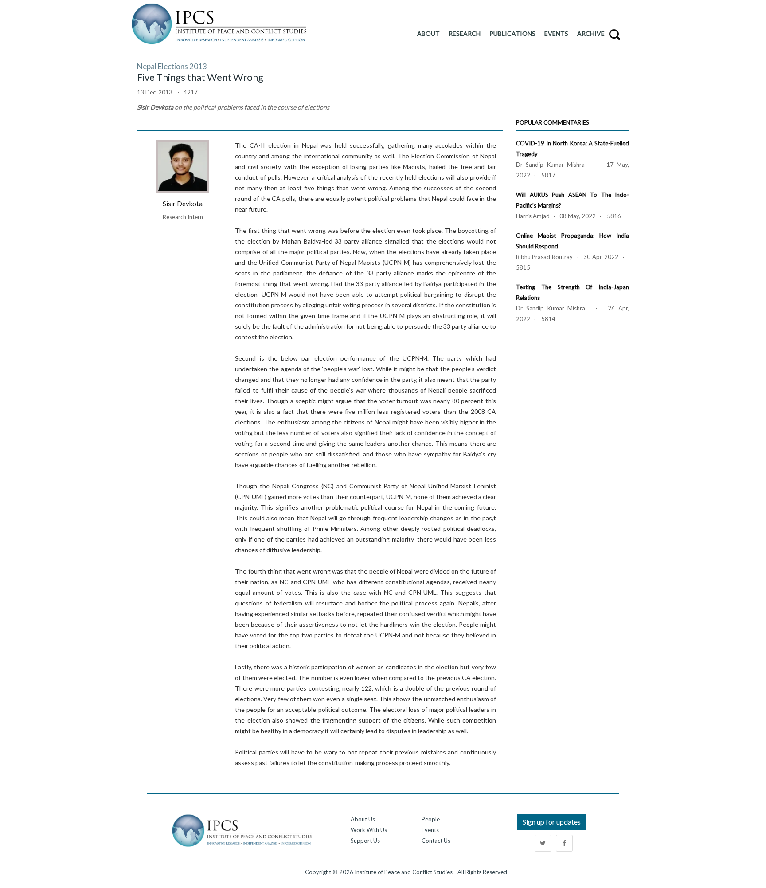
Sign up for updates (552, 821)
